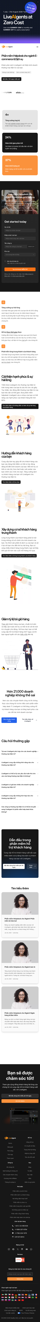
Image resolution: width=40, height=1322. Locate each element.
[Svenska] (13, 1300)
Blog (29, 1167)
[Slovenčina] (6, 1300)
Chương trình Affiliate (10, 1178)
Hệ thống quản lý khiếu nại (20, 1210)
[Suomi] (33, 1295)
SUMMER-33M (15, 27)
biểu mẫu (23, 634)
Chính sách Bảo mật (18, 276)
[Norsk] (26, 1297)
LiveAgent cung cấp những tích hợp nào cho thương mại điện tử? (17, 797)
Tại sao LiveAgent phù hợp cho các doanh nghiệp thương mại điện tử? (19, 752)
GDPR (21, 1310)
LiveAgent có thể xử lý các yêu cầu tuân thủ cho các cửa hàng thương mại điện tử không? (18, 775)
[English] (23, 1295)
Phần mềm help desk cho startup (20, 1217)
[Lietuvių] (16, 1297)
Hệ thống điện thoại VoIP (20, 1198)
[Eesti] (29, 1295)
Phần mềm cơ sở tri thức (20, 1191)
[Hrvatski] (2, 1297)
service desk (5, 362)
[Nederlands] (23, 1297)
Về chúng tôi (10, 1167)
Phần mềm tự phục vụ (20, 1202)
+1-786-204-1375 (21, 1233)
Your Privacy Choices (27, 1313)
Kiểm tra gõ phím (30, 1182)
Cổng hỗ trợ (29, 1142)
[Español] (26, 1295)
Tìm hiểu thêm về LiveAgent (27, 720)
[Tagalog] (16, 1300)
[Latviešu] (19, 1297)
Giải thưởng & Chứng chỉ (10, 1171)
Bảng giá (10, 1147)
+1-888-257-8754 (21, 1229)
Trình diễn (30, 866)
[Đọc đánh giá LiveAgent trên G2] (20, 1260)
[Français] (36, 1295)
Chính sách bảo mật (28, 1308)
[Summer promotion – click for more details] (20, 21)
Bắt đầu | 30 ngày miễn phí (11, 79)
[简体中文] (23, 1300)
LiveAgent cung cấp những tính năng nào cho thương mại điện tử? (17, 764)
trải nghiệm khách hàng (16, 124)
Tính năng (10, 1151)
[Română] (36, 1297)
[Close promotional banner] (38, 2)
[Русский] (2, 1300)
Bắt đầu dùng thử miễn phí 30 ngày (13, 866)
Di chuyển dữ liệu (30, 1146)
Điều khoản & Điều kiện (12, 1308)
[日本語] (13, 1297)
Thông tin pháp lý (10, 1182)
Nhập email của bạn (10, 235)
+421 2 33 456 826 (21, 1226)
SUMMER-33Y (8, 30)
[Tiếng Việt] (19, 1300)
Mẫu (29, 1178)
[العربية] (2, 1295)
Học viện (29, 1174)
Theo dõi (4, 624)
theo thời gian (12, 332)
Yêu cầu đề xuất (30, 1157)
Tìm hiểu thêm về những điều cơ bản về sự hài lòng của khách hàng (19, 406)
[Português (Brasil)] (33, 1297)
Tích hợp (10, 1154)
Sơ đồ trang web (31, 1310)
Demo (10, 1143)
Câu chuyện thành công (9, 720)
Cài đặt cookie (10, 1313)
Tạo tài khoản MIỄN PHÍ (20, 269)
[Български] (6, 1295)
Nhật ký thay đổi (30, 1153)
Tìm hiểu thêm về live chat (11, 482)
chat (23, 340)
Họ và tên (7, 227)
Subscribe (20, 1279)
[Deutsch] (16, 1295)
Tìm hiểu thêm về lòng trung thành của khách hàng (19, 555)
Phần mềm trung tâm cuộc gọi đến (20, 1206)
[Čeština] (9, 1295)
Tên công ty (8, 243)
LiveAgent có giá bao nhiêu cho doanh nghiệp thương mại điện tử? (17, 786)
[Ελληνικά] (19, 1295)
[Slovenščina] (9, 1300)
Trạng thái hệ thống (30, 1149)
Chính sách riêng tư (10, 1310)
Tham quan (10, 1158)
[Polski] (29, 1297)
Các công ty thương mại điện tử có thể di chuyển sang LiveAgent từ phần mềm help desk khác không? (18, 809)
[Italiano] (9, 1297)
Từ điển (30, 1171)
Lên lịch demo (20, 1101)
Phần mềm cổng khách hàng (20, 1213)
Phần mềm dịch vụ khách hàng (20, 1195)
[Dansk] (13, 1295)
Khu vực (7, 251)
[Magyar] (6, 1297)
